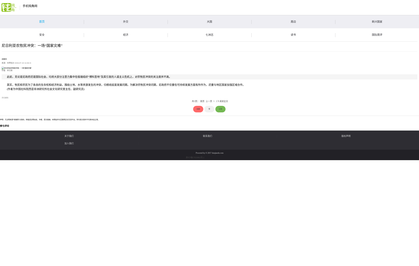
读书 (293, 34)
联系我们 (207, 136)
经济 (125, 34)
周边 (293, 21)
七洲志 (209, 34)
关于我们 (69, 136)
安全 (42, 34)
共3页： (195, 101)
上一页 (209, 101)
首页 (42, 21)
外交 (125, 21)
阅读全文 (223, 101)
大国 (209, 21)
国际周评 (377, 34)
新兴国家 (377, 21)
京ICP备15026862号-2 (195, 157)
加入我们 (69, 143)
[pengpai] (8, 7)
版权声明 (346, 136)
